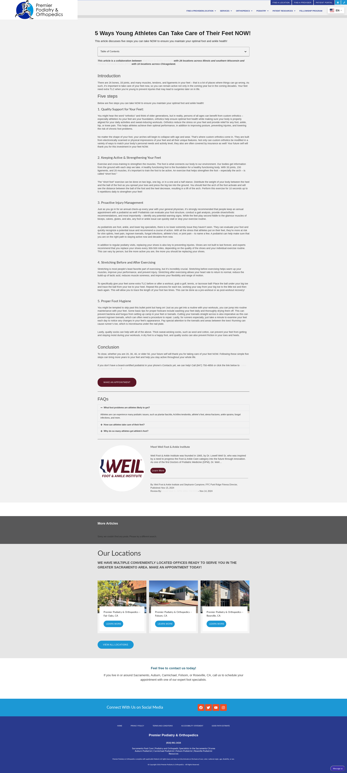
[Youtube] (216, 707)
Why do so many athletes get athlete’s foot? (126, 431)
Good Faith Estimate (221, 726)
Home (119, 726)
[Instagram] (223, 707)
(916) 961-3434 (173, 743)
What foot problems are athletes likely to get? (127, 407)
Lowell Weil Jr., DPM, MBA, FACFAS (179, 491)
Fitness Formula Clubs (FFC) (114, 64)
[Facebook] (201, 707)
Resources (173, 754)
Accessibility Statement (192, 726)
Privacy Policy (137, 726)
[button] (338, 2)
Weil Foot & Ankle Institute (157, 60)
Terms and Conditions (163, 726)
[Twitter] (208, 707)
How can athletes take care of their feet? (124, 425)
